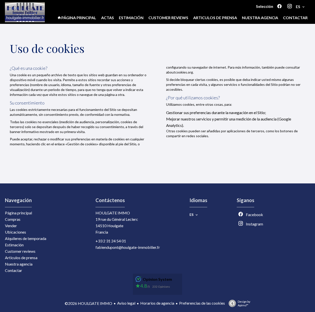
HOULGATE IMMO (112, 212)
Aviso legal (126, 303)
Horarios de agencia (157, 303)
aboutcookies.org (179, 72)
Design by (244, 303)
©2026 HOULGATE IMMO (88, 303)
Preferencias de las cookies (202, 303)
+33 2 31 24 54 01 (110, 240)
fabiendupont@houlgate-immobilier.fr (127, 247)
